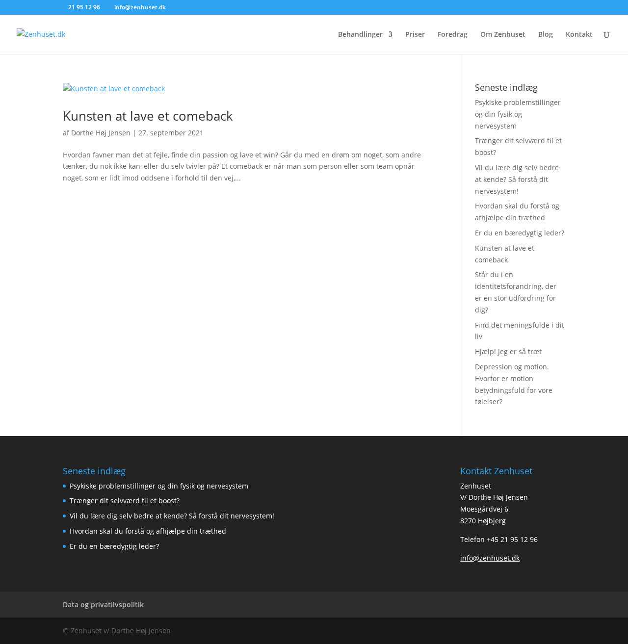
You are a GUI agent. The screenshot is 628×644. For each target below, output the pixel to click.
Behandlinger (360, 35)
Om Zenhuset (502, 35)
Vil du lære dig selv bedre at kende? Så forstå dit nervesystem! (517, 179)
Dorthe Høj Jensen (101, 132)
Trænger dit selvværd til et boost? (125, 500)
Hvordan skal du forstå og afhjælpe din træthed (148, 531)
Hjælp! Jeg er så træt (508, 351)
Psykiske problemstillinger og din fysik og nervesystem (518, 114)
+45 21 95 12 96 (512, 539)
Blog (545, 35)
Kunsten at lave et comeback (148, 116)
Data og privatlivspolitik (103, 604)
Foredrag (453, 35)
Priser (415, 35)
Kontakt (579, 35)
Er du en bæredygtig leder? (519, 232)
